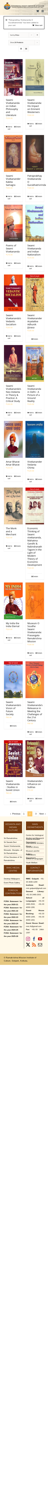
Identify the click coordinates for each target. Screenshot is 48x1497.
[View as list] (26, 48)
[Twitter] (28, 945)
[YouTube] (40, 939)
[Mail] (40, 945)
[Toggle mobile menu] (42, 11)
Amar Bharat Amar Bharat (12, 463)
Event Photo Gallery (12, 883)
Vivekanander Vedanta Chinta (34, 464)
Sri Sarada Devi (10, 842)
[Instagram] (28, 939)
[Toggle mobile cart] (37, 11)
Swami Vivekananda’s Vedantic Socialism (13, 320)
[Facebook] (34, 939)
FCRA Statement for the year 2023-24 (13, 922)
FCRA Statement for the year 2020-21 (13, 902)
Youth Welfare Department (31, 864)
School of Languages (34, 859)
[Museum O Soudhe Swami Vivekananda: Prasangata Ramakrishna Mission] (34, 601)
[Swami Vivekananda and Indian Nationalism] (34, 223)
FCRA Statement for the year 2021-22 (13, 909)
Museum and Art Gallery (32, 852)
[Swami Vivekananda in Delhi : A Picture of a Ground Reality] (34, 363)
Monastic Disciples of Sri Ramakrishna (13, 851)
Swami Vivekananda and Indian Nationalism (34, 250)
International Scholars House (35, 844)
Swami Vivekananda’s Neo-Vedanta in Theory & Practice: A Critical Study (13, 393)
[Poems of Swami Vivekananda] (13, 223)
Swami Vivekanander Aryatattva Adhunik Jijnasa (34, 321)
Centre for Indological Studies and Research (35, 836)
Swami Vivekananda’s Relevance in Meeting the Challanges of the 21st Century (35, 711)
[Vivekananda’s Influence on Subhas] (34, 758)
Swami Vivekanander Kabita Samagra (13, 180)
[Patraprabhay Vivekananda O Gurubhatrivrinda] (34, 153)
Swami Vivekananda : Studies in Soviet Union (13, 785)
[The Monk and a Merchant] (13, 506)
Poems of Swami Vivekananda (13, 248)
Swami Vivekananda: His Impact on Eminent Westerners (34, 106)
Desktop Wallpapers (12, 879)
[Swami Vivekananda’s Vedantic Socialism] (13, 293)
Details (18, 127)
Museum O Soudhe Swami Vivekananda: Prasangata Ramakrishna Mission (34, 632)
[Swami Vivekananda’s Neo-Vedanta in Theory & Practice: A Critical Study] (13, 363)
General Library (32, 847)
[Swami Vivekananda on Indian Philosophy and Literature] (13, 77)
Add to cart (10, 128)
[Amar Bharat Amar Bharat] (13, 439)
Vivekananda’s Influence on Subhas (35, 784)
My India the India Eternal (12, 625)
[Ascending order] (37, 35)
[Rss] (34, 945)
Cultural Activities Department (33, 840)
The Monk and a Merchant (11, 531)
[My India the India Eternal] (13, 601)
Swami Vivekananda (12, 846)
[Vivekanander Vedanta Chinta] (34, 439)
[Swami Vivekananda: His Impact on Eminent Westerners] (34, 77)
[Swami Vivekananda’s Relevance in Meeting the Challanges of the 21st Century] (34, 679)
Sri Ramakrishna (10, 838)
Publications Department (31, 856)
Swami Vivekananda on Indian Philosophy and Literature (13, 107)
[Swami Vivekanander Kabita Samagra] (13, 153)
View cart (38, 25)
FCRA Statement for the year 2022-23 (13, 915)
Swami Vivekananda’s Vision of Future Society (13, 708)
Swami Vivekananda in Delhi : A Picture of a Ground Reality (34, 393)
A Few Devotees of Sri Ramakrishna (13, 858)
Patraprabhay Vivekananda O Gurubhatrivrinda (36, 180)
